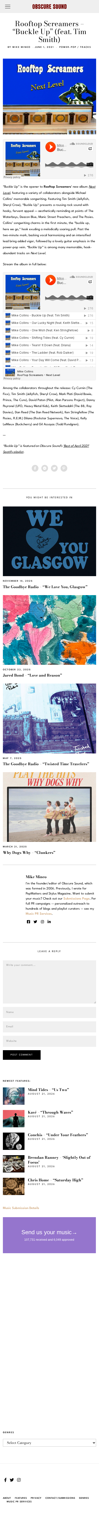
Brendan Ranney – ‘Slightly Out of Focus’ (59, 1160)
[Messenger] (44, 468)
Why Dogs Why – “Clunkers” (29, 852)
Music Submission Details (21, 1208)
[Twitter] (54, 468)
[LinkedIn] (49, 922)
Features (21, 1498)
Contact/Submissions (60, 1498)
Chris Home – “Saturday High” (55, 1180)
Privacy (36, 1498)
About (7, 1498)
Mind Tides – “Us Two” (48, 1089)
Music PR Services (19, 1502)
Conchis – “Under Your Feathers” (58, 1135)
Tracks (85, 47)
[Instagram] (42, 922)
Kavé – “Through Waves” (50, 1112)
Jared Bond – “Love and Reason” (32, 675)
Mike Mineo (21, 47)
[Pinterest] (64, 468)
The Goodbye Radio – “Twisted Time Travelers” (46, 764)
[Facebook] (35, 468)
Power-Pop (67, 47)
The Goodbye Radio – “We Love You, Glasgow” (45, 587)
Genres (84, 1498)
